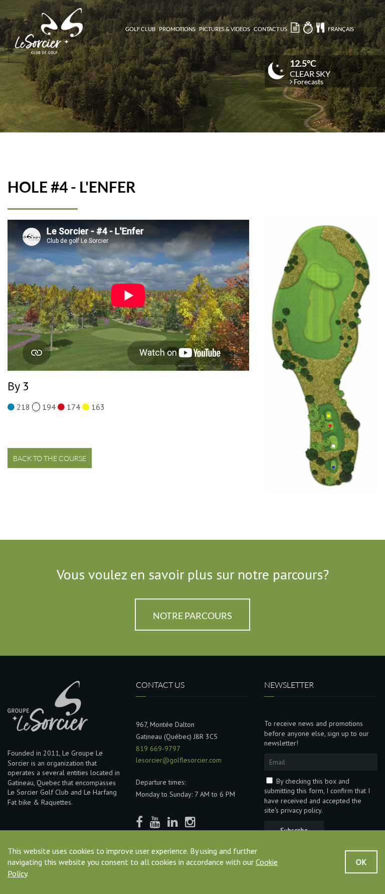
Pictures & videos (224, 29)
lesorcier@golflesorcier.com (179, 760)
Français (341, 29)
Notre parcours (192, 615)
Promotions (177, 29)
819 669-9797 (158, 748)
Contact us (270, 29)
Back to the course (49, 458)
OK (361, 862)
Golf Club (140, 29)
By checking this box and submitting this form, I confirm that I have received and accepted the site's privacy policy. (317, 796)
